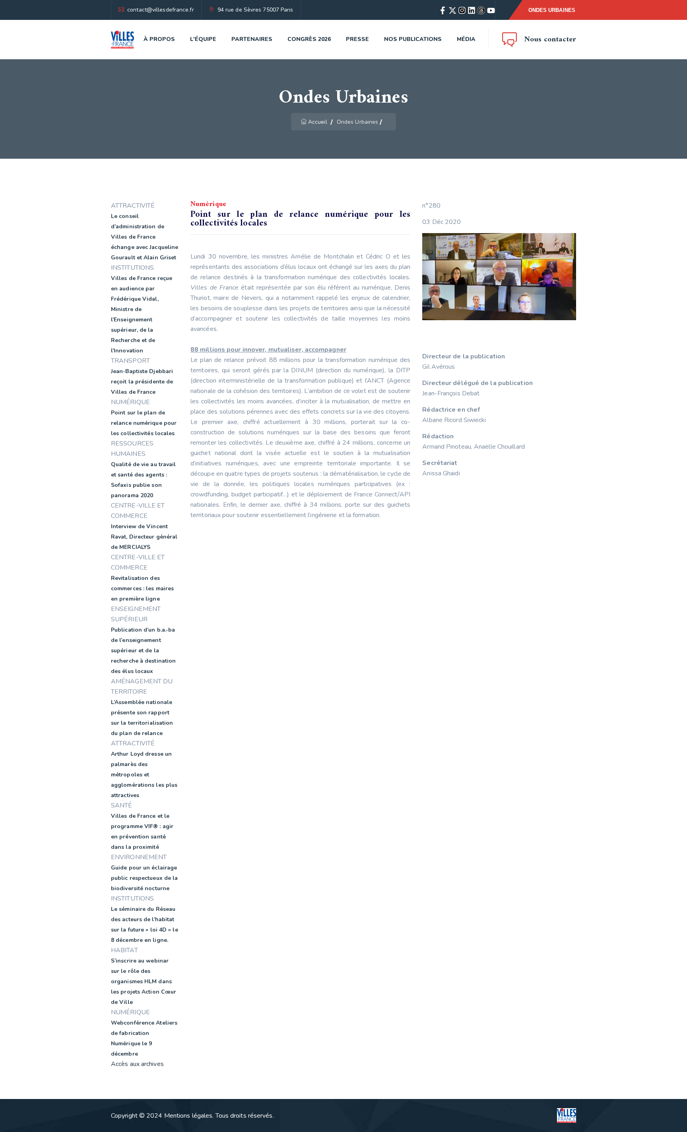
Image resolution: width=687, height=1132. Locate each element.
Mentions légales (188, 1115)
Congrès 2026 (309, 39)
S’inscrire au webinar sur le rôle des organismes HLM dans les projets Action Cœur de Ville (143, 981)
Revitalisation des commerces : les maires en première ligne (142, 588)
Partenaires (251, 39)
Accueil (317, 122)
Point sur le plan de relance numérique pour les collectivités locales (144, 423)
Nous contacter (550, 39)
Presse (357, 39)
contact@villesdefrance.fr (160, 10)
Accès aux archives (137, 1064)
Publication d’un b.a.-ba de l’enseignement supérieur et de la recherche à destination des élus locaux (143, 650)
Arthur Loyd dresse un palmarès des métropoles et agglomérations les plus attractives (144, 774)
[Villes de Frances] (122, 40)
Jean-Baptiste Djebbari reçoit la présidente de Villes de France (142, 382)
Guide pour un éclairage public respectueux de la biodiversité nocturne (144, 878)
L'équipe (203, 39)
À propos (159, 39)
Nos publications (413, 39)
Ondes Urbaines (551, 10)
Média (466, 39)
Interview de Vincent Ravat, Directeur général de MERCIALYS (144, 537)
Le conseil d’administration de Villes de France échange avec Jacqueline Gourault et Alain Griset (144, 236)
